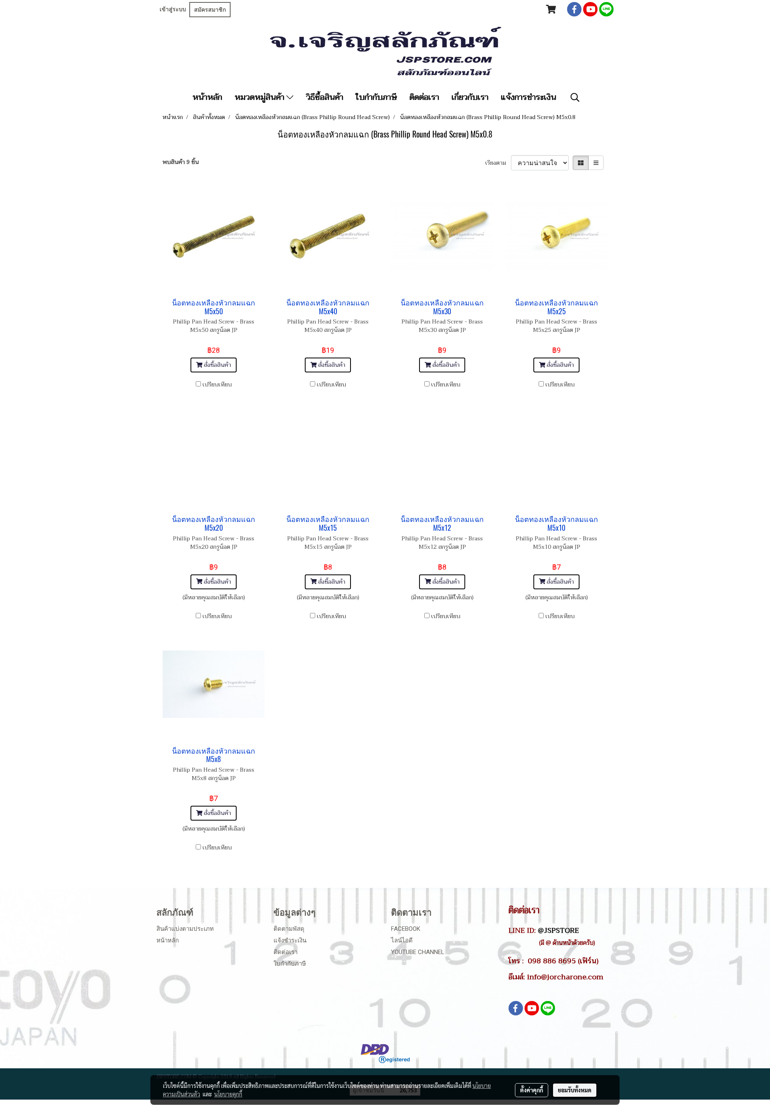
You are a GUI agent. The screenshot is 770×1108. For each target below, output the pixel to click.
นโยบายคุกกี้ (228, 1094)
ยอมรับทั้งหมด (575, 1090)
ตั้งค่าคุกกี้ (531, 1090)
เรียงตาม (498, 163)
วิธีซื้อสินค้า (324, 97)
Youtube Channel (417, 952)
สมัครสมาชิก (210, 9)
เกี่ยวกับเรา (470, 97)
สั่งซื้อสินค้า (216, 365)
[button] (575, 97)
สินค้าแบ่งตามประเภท (185, 928)
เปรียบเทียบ (217, 384)
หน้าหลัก (207, 97)
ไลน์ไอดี (402, 940)
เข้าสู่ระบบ (173, 9)
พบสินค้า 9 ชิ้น (180, 162)
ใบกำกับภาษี (376, 97)
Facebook (405, 928)
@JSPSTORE (558, 930)
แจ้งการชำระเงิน (528, 97)
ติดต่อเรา (424, 97)
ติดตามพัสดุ (289, 928)
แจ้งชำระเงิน (290, 940)
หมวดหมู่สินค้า (260, 97)
